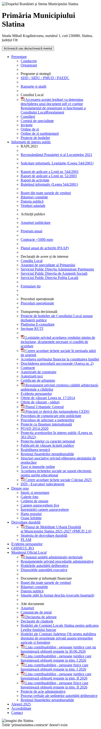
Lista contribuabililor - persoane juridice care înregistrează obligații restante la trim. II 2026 (56, 676)
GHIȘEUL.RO (22, 548)
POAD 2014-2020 (34, 428)
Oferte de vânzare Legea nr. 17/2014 (48, 398)
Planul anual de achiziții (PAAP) (45, 248)
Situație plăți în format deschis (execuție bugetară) (57, 595)
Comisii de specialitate (37, 121)
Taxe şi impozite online (38, 467)
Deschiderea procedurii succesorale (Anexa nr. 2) (57, 363)
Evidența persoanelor (36, 394)
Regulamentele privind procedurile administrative (57, 561)
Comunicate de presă (36, 612)
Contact (17, 713)
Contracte (28, 368)
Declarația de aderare (40, 617)
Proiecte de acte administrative (43, 691)
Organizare (29, 65)
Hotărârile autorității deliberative (44, 566)
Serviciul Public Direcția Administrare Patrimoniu (57, 269)
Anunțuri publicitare (35, 223)
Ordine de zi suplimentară (40, 133)
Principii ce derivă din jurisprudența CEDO (56, 412)
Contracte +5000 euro (37, 240)
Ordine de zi (30, 129)
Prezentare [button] (19, 57)
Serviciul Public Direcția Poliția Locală (49, 278)
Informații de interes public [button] (31, 142)
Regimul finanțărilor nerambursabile (47, 454)
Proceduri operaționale (37, 303)
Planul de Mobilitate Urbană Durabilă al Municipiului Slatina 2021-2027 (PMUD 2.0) (56, 529)
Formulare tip (31, 286)
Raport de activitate (35, 180)
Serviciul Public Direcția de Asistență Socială (54, 273)
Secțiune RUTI (32, 329)
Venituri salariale (33, 206)
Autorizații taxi (32, 376)
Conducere (29, 61)
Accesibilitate (21, 708)
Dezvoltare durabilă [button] (25, 522)
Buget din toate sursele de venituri (46, 193)
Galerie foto (29, 497)
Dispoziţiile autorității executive (44, 570)
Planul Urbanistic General (44, 407)
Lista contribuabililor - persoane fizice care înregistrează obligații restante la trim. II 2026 (54, 685)
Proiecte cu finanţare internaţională (46, 424)
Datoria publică (32, 201)
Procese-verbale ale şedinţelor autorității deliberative (59, 696)
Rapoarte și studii (33, 86)
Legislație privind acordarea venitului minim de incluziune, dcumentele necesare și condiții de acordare (58, 342)
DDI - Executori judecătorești (42, 484)
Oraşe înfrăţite (31, 518)
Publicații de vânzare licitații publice (47, 445)
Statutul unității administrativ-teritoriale (53, 557)
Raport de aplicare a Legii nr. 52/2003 (49, 176)
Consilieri (28, 117)
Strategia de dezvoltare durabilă (44, 535)
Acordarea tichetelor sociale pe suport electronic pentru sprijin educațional (56, 473)
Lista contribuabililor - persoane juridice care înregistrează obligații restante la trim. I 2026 (56, 658)
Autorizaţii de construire (38, 372)
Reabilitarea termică (35, 450)
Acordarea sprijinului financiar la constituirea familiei (60, 359)
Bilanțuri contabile (34, 197)
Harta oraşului (31, 514)
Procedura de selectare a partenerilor (47, 420)
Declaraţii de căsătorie (37, 621)
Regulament (53, 106)
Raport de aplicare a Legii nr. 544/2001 (50, 172)
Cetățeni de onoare (34, 501)
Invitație (27, 125)
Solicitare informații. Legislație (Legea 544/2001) (57, 163)
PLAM (26, 540)
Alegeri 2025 (21, 704)
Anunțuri (27, 608)
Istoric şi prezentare (35, 493)
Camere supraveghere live (40, 505)
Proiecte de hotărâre (35, 138)
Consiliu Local (32, 261)
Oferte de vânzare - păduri (40, 402)
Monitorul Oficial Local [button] (29, 552)
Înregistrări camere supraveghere (45, 510)
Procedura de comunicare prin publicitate (51, 416)
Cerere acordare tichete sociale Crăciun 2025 (58, 480)
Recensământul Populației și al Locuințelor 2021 (56, 155)
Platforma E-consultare (37, 324)
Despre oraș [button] (20, 488)
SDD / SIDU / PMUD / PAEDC (45, 78)
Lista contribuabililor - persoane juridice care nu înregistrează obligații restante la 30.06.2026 (58, 649)
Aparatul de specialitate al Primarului (48, 265)
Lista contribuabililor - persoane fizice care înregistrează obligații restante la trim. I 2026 (54, 667)
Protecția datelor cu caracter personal (48, 441)
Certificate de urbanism (38, 380)
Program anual (31, 231)
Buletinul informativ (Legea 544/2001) (49, 184)
